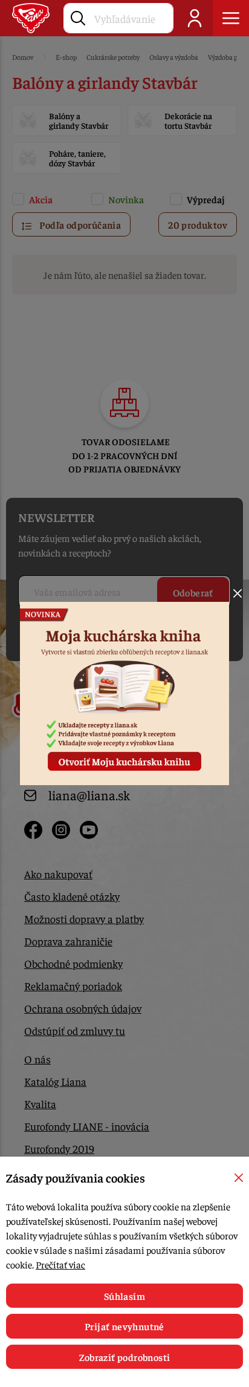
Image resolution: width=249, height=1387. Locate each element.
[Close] (237, 593)
